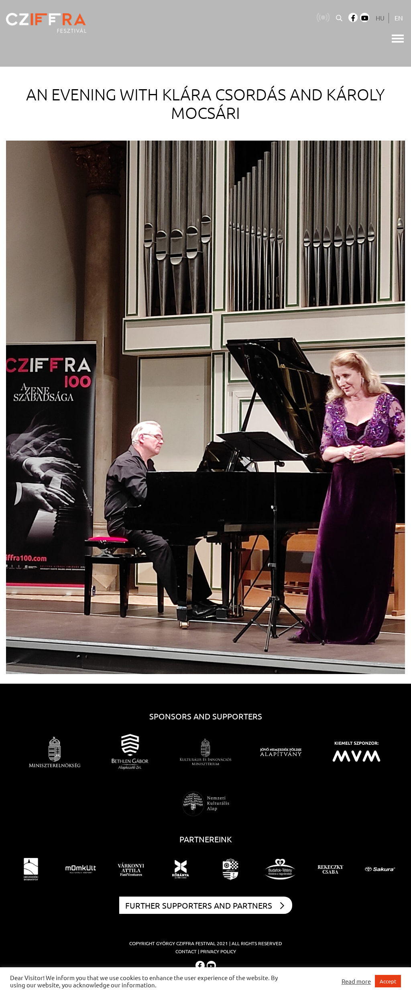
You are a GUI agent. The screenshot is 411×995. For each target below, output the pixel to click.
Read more (356, 981)
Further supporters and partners (198, 905)
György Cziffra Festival (186, 943)
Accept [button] (388, 981)
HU (380, 18)
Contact (186, 951)
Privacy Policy (218, 951)
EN (399, 18)
